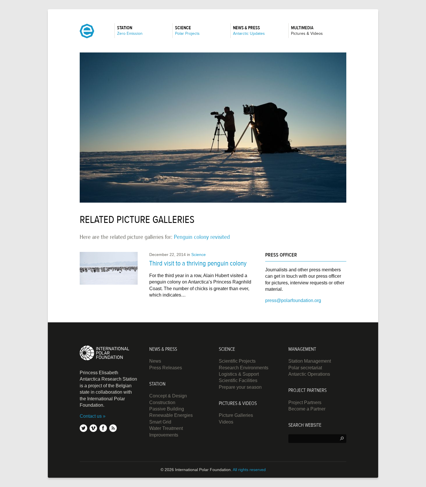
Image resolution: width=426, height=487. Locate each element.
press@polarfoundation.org (293, 300)
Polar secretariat (305, 367)
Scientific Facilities (238, 380)
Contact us (91, 416)
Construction (162, 402)
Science (198, 254)
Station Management (309, 361)
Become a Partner (306, 408)
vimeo (93, 428)
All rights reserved (249, 469)
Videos (226, 421)
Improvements (163, 435)
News (155, 361)
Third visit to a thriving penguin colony (198, 263)
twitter (83, 428)
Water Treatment (166, 428)
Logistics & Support (239, 374)
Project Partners (304, 402)
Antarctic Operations (309, 374)
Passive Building (166, 408)
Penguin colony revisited (202, 237)
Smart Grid (160, 421)
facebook (103, 428)
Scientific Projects (237, 361)
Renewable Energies (171, 415)
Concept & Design (168, 395)
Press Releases (165, 367)
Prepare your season (240, 387)
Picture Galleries (236, 415)
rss (113, 428)
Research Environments (243, 367)
